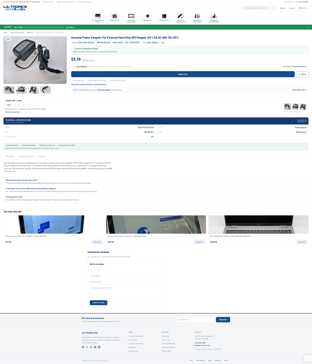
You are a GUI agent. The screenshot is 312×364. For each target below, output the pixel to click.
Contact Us (165, 340)
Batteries (30, 32)
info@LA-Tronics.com (202, 345)
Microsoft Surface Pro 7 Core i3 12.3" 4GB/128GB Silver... (127, 236)
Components (133, 340)
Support (283, 8)
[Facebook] (83, 347)
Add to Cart (183, 74)
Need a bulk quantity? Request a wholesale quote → (89, 84)
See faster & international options (295, 66)
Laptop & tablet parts (17, 32)
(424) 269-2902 (303, 2)
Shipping (42, 156)
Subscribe (223, 320)
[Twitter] (87, 347)
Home (5, 32)
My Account (166, 336)
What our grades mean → (13, 112)
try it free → (70, 27)
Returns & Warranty (168, 344)
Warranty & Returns (26, 156)
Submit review (99, 303)
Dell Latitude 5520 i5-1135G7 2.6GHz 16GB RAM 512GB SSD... (231, 236)
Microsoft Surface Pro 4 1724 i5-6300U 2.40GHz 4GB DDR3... (26, 236)
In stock (88, 60)
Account (292, 8)
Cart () (305, 8)
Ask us (303, 74)
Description (10, 156)
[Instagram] (91, 347)
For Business (289, 2)
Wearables (132, 347)
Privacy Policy (166, 351)
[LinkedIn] (99, 347)
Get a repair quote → (299, 90)
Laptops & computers (136, 344)
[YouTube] (95, 347)
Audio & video (133, 351)
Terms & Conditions (168, 347)
